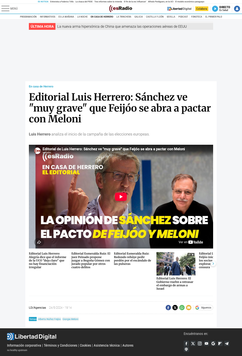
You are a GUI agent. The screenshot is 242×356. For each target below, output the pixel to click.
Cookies (85, 345)
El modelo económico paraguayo (189, 2)
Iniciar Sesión (237, 9)
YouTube (206, 343)
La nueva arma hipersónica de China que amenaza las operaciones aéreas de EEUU (122, 26)
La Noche (82, 16)
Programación (28, 16)
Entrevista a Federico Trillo (62, 2)
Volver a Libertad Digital (179, 9)
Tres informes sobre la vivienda (108, 2)
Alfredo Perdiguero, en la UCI (160, 2)
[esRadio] (120, 8)
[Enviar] (182, 307)
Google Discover (213, 343)
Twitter (193, 343)
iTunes (186, 349)
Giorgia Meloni (70, 319)
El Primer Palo (213, 16)
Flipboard (220, 343)
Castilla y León (155, 16)
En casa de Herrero (102, 16)
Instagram (199, 343)
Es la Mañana (66, 16)
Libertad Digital (95, 336)
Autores (127, 345)
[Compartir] (168, 307)
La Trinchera (123, 16)
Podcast (183, 16)
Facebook (186, 343)
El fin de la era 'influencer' (135, 2)
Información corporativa (24, 345)
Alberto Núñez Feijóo (49, 319)
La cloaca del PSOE (84, 2)
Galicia (138, 16)
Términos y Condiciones (60, 345)
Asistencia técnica (107, 345)
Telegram (226, 343)
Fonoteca (196, 16)
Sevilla (171, 16)
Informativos (47, 16)
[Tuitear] (175, 307)
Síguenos (206, 307)
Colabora (201, 8)
